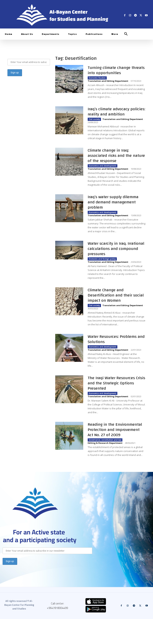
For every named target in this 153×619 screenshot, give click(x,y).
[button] (126, 34)
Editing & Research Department (105, 443)
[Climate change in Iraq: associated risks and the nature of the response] (69, 162)
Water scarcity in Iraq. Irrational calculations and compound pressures (116, 249)
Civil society (94, 119)
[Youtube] (146, 15)
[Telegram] (135, 15)
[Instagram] (130, 15)
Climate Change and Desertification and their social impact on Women (116, 295)
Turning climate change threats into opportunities (116, 70)
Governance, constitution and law (105, 440)
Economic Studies (97, 78)
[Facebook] (124, 15)
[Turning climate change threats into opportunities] (69, 79)
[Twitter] (140, 15)
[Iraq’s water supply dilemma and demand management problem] (69, 208)
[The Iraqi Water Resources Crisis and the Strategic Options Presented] (69, 389)
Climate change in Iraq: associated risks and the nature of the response (116, 155)
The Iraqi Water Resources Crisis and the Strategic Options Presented (116, 383)
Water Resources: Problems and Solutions (116, 339)
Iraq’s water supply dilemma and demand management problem (113, 202)
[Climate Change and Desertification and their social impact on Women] (69, 301)
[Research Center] (35, 503)
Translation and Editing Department (108, 81)
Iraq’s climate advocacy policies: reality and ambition (116, 111)
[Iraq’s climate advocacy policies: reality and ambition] (69, 120)
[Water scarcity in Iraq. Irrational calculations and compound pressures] (69, 250)
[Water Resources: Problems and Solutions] (69, 348)
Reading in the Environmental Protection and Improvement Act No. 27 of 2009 (115, 430)
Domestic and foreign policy (102, 259)
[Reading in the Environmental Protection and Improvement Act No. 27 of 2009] (69, 436)
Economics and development (102, 165)
